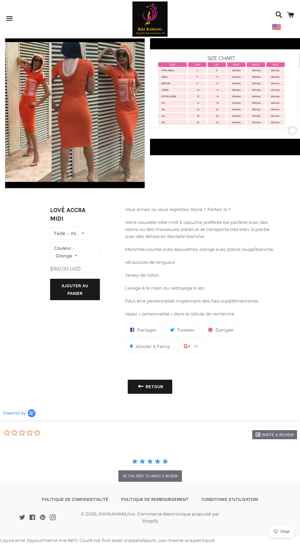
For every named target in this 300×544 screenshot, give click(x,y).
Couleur (62, 248)
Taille (59, 233)
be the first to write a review (150, 476)
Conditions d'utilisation (230, 499)
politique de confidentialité (75, 499)
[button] (274, 434)
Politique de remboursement (155, 499)
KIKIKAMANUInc (116, 514)
